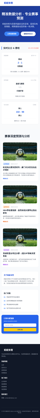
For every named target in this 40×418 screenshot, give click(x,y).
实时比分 (4, 367)
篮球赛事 (4, 384)
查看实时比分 (28, 34)
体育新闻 (4, 373)
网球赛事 (4, 386)
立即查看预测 (11, 34)
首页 (2, 365)
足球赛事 (4, 381)
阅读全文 (5, 178)
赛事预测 (4, 370)
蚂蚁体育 (8, 3)
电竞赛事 (4, 389)
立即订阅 (20, 329)
